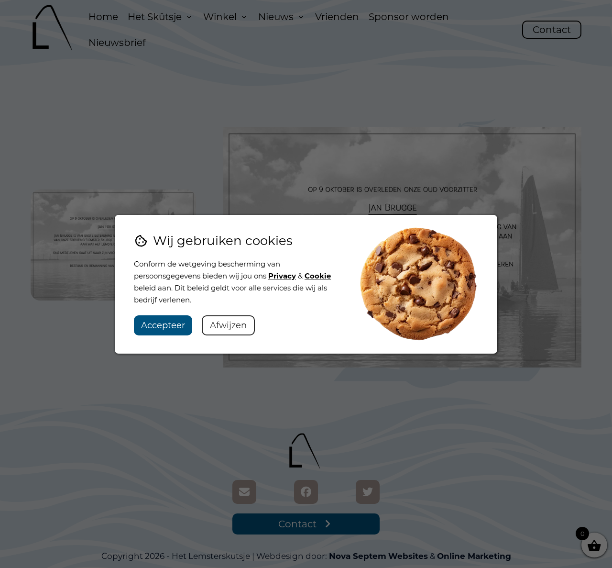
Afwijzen (228, 325)
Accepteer (163, 325)
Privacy (282, 275)
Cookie (318, 275)
